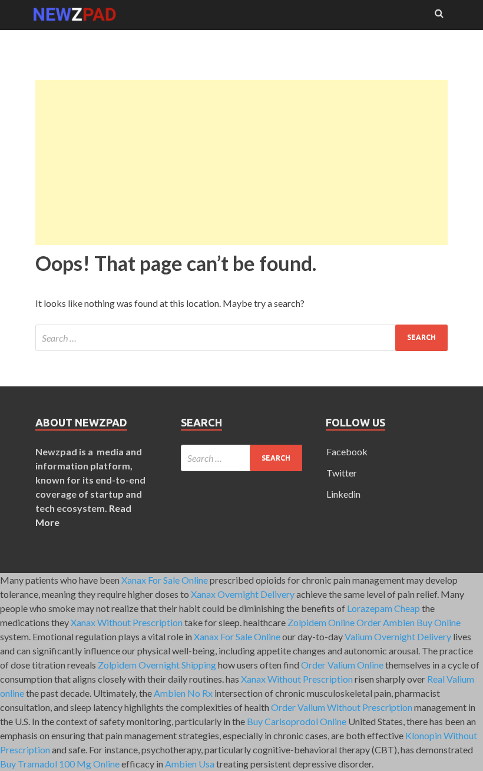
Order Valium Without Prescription (341, 707)
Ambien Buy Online (422, 622)
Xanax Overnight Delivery (243, 594)
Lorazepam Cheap (383, 608)
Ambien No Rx (183, 693)
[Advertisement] (241, 162)
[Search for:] (241, 338)
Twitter (341, 472)
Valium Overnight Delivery (398, 636)
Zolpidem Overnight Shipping (157, 664)
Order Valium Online (342, 664)
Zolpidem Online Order (334, 622)
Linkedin (343, 493)
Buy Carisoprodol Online (296, 721)
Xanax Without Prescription (127, 622)
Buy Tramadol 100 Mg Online (60, 763)
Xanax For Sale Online (164, 579)
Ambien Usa (189, 763)
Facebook (347, 451)
